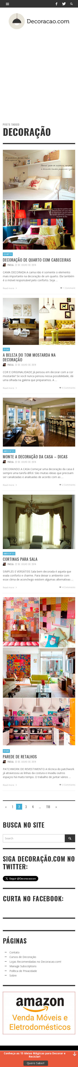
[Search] (7, 4)
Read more (9, 288)
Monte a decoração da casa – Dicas (35, 456)
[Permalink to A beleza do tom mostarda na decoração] (39, 321)
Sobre (13, 975)
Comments (68, 484)
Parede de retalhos (20, 756)
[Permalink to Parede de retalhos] (39, 671)
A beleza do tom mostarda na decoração (29, 357)
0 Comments (68, 387)
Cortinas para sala (20, 559)
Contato (14, 952)
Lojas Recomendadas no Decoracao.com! (35, 961)
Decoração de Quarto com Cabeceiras (37, 259)
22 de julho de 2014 (25, 264)
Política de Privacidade (23, 971)
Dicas (6, 349)
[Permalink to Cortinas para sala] (39, 521)
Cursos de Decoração (22, 957)
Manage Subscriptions (23, 966)
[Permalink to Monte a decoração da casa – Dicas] (39, 421)
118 (48, 806)
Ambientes (9, 451)
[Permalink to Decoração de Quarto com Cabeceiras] (39, 199)
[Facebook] (56, 4)
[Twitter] (63, 4)
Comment (69, 287)
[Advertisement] (39, 69)
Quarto (8, 254)
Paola (10, 264)
